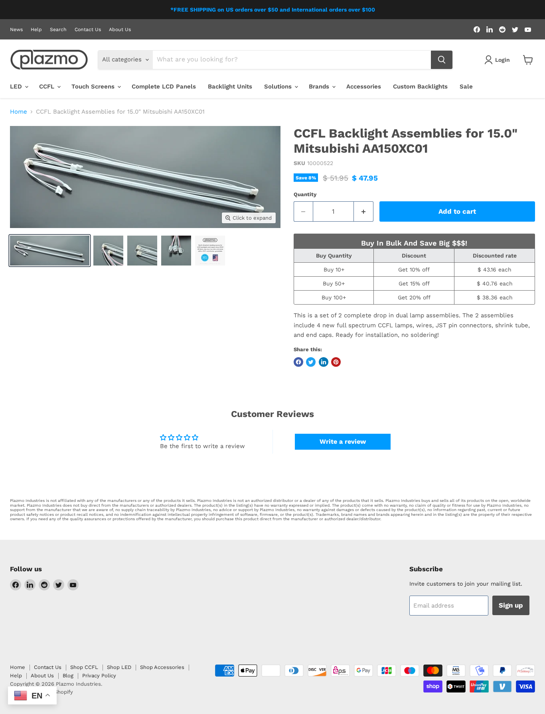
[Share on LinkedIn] (323, 362)
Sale (466, 86)
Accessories (363, 86)
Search (58, 29)
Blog (68, 676)
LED (17, 86)
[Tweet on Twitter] (311, 362)
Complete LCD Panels (164, 86)
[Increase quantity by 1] (363, 211)
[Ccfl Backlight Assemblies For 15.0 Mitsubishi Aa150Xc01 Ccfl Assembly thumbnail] (49, 250)
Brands (320, 86)
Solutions (279, 86)
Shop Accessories (162, 667)
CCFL (47, 86)
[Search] (441, 60)
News (16, 29)
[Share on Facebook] (298, 362)
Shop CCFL (84, 667)
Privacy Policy (99, 676)
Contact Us (88, 29)
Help (36, 29)
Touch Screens (94, 86)
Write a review (343, 441)
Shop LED (119, 667)
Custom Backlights (420, 86)
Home (18, 111)
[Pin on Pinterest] (336, 362)
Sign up (511, 605)
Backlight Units (230, 86)
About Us (120, 29)
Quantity (305, 194)
